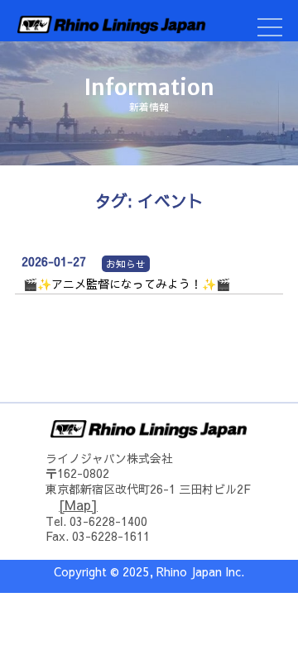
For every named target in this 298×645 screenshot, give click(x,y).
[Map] (78, 504)
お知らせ (126, 263)
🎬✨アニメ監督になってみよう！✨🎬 (126, 283)
